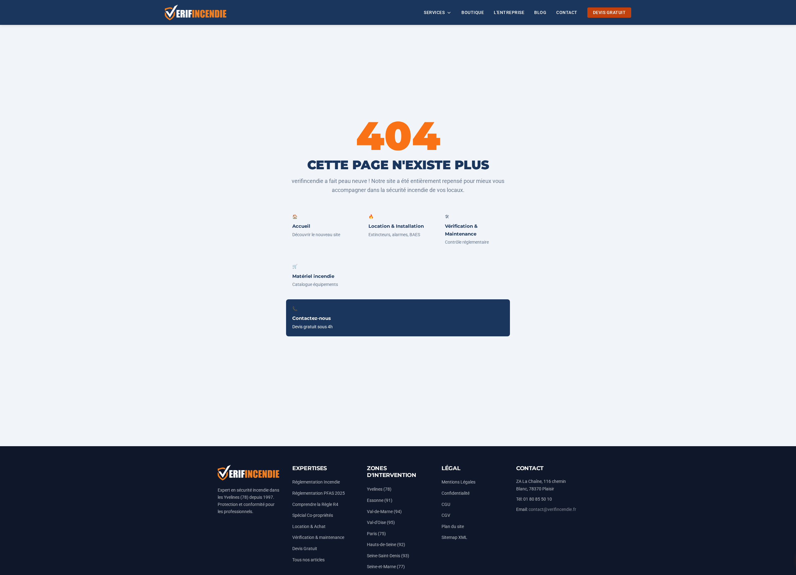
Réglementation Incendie (316, 482)
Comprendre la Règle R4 (315, 504)
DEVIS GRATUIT (609, 12)
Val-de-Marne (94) (384, 511)
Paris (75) (376, 533)
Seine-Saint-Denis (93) (388, 556)
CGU (446, 504)
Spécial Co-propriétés (312, 515)
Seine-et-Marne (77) (386, 566)
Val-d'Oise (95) (381, 522)
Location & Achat (309, 526)
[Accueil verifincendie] (195, 12)
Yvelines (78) (379, 489)
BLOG (540, 12)
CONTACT (566, 12)
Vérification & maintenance (318, 537)
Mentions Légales (458, 482)
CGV (446, 515)
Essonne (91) (379, 500)
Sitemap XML (454, 537)
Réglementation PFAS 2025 (318, 493)
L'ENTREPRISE (509, 12)
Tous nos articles (308, 560)
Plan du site (453, 526)
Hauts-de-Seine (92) (386, 544)
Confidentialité (456, 493)
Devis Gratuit (304, 548)
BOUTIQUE (472, 12)
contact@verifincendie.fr (552, 509)
